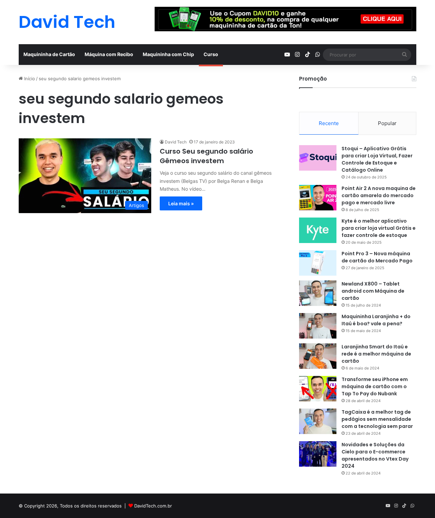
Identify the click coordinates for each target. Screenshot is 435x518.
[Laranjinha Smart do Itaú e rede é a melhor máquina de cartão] (317, 356)
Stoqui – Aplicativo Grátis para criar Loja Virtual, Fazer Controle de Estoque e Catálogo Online (377, 159)
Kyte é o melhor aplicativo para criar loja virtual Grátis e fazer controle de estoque (379, 228)
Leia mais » (181, 203)
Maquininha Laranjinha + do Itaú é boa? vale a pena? (376, 320)
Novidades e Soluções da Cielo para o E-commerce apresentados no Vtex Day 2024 (375, 455)
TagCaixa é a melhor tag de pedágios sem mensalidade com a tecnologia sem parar (377, 419)
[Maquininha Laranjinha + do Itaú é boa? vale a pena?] (317, 326)
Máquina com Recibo (109, 54)
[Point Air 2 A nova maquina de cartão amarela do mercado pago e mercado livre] (317, 197)
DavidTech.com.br (153, 505)
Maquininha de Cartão (49, 54)
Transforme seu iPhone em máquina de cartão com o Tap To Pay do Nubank (375, 386)
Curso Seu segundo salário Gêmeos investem (206, 156)
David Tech (176, 141)
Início (29, 78)
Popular (387, 123)
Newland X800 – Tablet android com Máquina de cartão (373, 290)
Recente (329, 123)
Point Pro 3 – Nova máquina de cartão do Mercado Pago (377, 257)
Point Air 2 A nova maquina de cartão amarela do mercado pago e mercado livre (379, 195)
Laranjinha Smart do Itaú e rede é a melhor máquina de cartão (376, 353)
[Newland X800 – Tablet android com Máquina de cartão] (317, 293)
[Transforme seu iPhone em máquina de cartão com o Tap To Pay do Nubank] (317, 388)
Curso (211, 54)
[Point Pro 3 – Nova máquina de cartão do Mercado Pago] (317, 263)
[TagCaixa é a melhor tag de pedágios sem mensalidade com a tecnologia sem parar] (317, 421)
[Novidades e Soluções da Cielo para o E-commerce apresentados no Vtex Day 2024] (317, 454)
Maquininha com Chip (168, 54)
